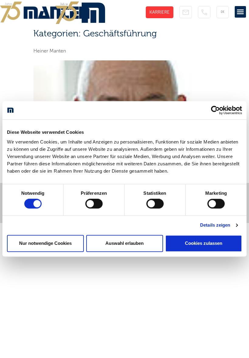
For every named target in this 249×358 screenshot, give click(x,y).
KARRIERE (159, 12)
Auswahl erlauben (124, 243)
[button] (240, 12)
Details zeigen (215, 225)
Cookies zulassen (203, 243)
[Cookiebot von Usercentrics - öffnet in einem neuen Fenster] (215, 110)
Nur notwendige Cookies (45, 243)
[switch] (94, 204)
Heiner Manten (49, 51)
